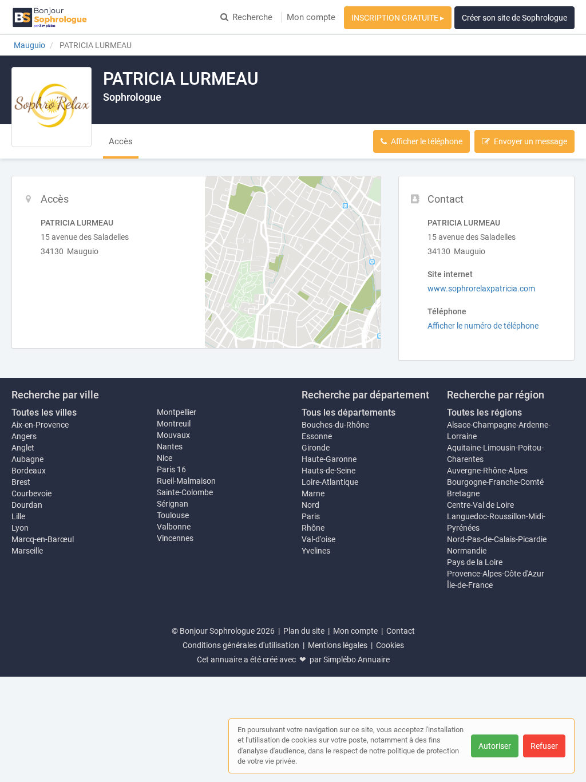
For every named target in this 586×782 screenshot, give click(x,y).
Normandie (466, 550)
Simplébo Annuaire (356, 659)
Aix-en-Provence (40, 424)
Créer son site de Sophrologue (514, 17)
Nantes (170, 446)
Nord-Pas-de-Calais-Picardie (497, 539)
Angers (24, 436)
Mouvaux (173, 435)
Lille (18, 516)
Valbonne (174, 526)
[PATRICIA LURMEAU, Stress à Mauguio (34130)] (51, 107)
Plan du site (303, 630)
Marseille (27, 550)
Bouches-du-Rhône (335, 424)
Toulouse (173, 515)
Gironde (316, 447)
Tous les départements (348, 412)
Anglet (22, 447)
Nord (310, 505)
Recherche (252, 17)
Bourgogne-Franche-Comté (495, 482)
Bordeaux (28, 470)
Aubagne (27, 459)
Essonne (317, 436)
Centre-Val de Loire (480, 505)
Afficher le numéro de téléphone (483, 325)
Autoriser (494, 746)
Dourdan (26, 505)
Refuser (544, 746)
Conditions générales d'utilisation (241, 645)
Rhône (313, 527)
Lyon (20, 527)
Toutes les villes (44, 412)
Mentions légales (337, 645)
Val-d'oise (318, 539)
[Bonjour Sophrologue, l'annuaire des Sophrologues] (49, 17)
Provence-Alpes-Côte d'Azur (495, 573)
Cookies (390, 645)
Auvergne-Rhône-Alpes (487, 470)
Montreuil (174, 423)
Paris (311, 516)
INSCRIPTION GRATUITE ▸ (397, 17)
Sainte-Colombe (185, 492)
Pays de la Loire (474, 562)
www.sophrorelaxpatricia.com (481, 288)
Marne (313, 493)
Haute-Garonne (329, 459)
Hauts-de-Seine (328, 470)
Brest (20, 482)
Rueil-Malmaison (186, 480)
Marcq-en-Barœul (42, 539)
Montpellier (176, 412)
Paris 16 (171, 469)
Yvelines (316, 550)
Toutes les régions (484, 412)
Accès (121, 141)
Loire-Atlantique (330, 482)
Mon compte (311, 17)
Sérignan (172, 503)
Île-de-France (470, 585)
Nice (164, 458)
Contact (400, 630)
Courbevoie (31, 493)
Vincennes (175, 538)
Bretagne (463, 493)
